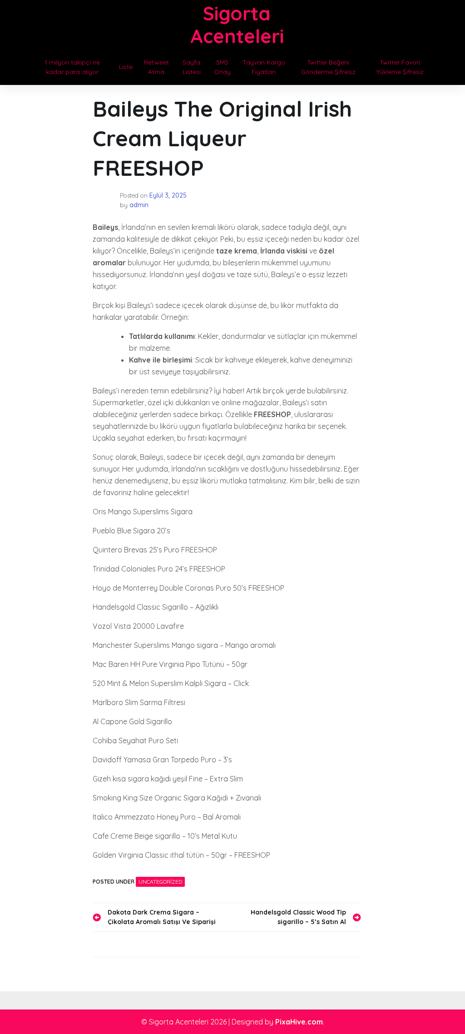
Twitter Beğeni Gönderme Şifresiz (328, 67)
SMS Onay (222, 67)
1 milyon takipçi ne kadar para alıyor (72, 67)
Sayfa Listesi (192, 67)
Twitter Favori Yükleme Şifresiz (400, 67)
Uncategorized (160, 881)
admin (138, 205)
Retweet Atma (156, 67)
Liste (126, 67)
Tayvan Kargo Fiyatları (263, 67)
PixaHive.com (299, 1021)
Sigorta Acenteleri (237, 24)
